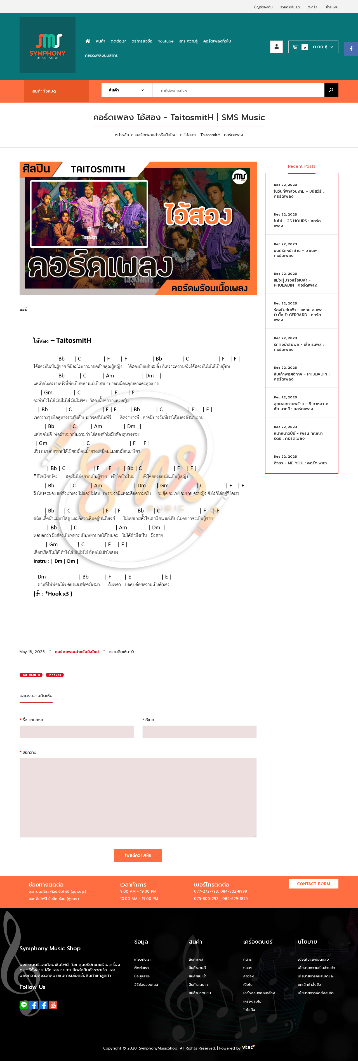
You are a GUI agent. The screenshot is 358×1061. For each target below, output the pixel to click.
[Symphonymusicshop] (48, 72)
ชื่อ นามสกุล (33, 720)
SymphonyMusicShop (158, 1048)
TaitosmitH (31, 675)
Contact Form (313, 884)
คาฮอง (248, 976)
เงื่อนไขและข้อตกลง (313, 959)
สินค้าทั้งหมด (44, 91)
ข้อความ (29, 752)
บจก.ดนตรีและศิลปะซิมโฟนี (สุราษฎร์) (57, 891)
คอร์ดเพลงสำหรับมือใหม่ (77, 652)
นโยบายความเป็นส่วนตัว (316, 967)
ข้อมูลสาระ (142, 976)
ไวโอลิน (249, 1009)
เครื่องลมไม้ (252, 1001)
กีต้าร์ (247, 959)
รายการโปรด (290, 7)
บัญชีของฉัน (263, 7)
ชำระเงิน (332, 7)
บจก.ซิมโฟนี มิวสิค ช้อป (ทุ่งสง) (54, 898)
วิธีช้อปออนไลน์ (146, 984)
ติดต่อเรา (141, 967)
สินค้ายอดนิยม (200, 993)
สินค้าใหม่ (196, 959)
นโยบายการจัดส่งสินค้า (316, 993)
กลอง (248, 967)
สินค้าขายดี (197, 967)
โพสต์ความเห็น (138, 855)
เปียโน (248, 984)
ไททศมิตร (55, 675)
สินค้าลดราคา (199, 984)
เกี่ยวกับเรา (142, 959)
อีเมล (149, 720)
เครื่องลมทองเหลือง (259, 993)
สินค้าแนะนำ (197, 976)
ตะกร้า (312, 7)
